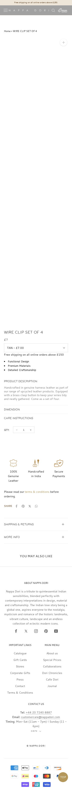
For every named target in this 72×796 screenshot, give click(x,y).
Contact (20, 686)
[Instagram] (36, 631)
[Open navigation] (6, 10)
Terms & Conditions (20, 692)
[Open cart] (62, 10)
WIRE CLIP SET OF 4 (25, 31)
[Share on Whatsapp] (36, 506)
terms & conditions (37, 492)
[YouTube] (56, 631)
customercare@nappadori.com (40, 717)
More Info (12, 537)
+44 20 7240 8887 (39, 712)
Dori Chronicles (52, 673)
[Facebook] (16, 631)
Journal (52, 686)
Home (7, 31)
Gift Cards (20, 660)
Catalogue (20, 653)
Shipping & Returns (19, 524)
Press (20, 679)
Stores (20, 666)
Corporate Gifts (20, 673)
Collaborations (52, 666)
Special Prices (52, 660)
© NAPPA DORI (36, 745)
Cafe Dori (52, 679)
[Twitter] (26, 631)
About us (52, 653)
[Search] (53, 10)
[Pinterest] (46, 631)
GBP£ (34, 731)
